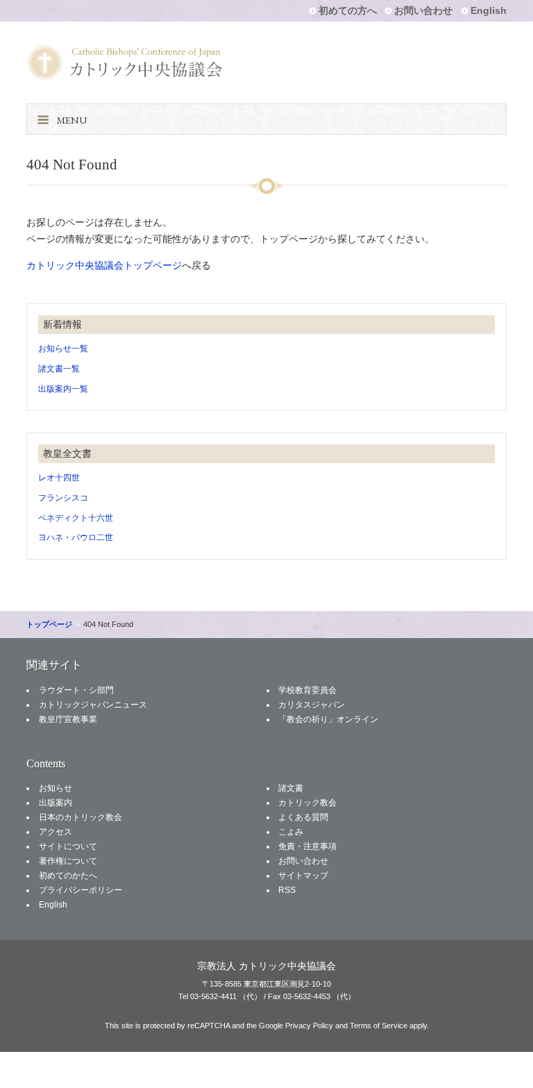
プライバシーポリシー (80, 890)
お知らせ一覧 (63, 348)
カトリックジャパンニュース (93, 705)
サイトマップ (303, 875)
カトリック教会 (307, 802)
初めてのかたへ (68, 875)
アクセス (55, 832)
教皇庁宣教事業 (68, 719)
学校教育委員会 (307, 690)
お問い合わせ (423, 10)
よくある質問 (303, 817)
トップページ (49, 624)
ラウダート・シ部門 (76, 690)
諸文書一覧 (59, 369)
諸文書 (290, 788)
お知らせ (55, 788)
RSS (287, 890)
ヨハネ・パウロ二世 (75, 537)
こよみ (290, 832)
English (489, 10)
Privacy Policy (309, 1025)
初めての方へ (348, 10)
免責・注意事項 (307, 846)
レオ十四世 (59, 478)
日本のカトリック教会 (80, 817)
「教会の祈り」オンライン (328, 719)
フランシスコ (63, 498)
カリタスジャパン (311, 705)
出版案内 (55, 802)
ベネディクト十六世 (75, 518)
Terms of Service (378, 1025)
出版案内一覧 (63, 389)
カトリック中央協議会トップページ (104, 265)
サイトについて (68, 846)
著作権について (68, 861)
